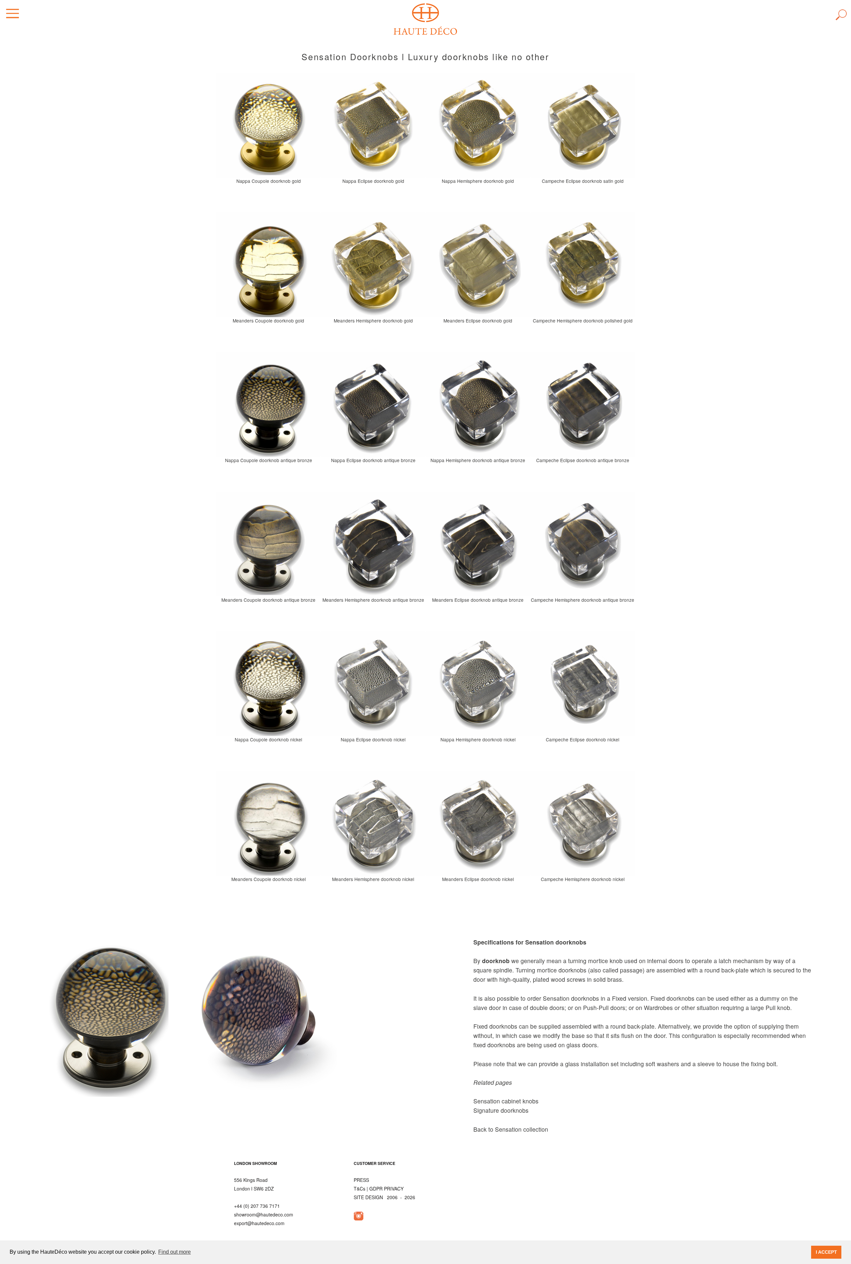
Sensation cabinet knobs (506, 1101)
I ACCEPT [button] (826, 1252)
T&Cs (359, 1188)
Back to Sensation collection (510, 1129)
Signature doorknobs (501, 1110)
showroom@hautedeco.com (263, 1214)
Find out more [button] (174, 1252)
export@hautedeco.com (259, 1223)
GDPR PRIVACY (386, 1188)
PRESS (361, 1180)
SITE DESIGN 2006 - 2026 (384, 1197)
